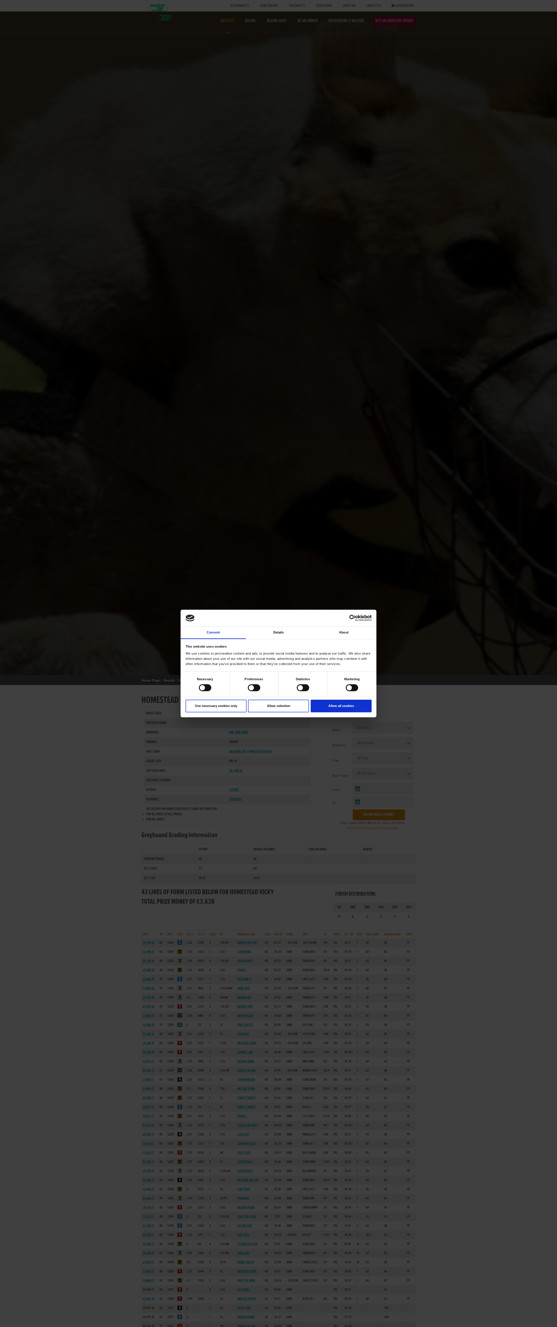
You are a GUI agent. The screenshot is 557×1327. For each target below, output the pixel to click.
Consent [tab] (213, 632)
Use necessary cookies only (216, 706)
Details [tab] (278, 632)
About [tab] (344, 632)
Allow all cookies (341, 706)
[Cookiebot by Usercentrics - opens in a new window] (353, 618)
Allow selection (278, 706)
